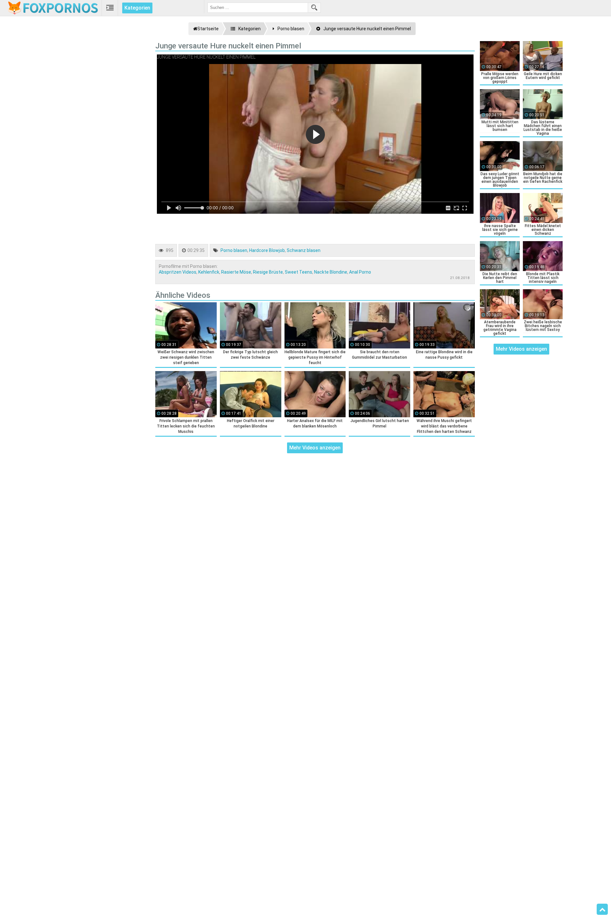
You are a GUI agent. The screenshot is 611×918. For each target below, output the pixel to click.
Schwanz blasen (303, 250)
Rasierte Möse (236, 272)
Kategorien (137, 8)
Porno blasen (234, 250)
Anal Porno (360, 272)
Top (602, 909)
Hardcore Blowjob (267, 250)
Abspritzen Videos (177, 272)
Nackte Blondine (330, 272)
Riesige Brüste (268, 272)
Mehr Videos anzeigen (315, 448)
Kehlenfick (208, 272)
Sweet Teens (298, 272)
